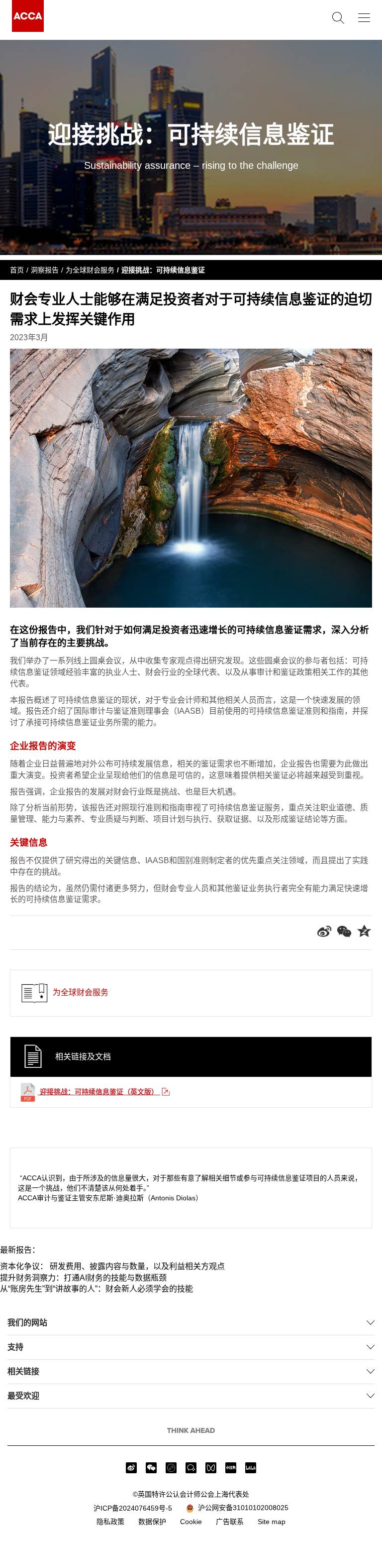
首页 (17, 270)
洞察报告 (45, 270)
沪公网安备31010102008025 (241, 1508)
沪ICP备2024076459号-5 (133, 1508)
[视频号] (211, 1468)
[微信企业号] (191, 1468)
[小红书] (231, 1468)
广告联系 (230, 1522)
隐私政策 (110, 1522)
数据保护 (152, 1522)
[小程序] (171, 1468)
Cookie (191, 1522)
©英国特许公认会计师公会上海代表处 (191, 1494)
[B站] (251, 1468)
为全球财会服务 (90, 270)
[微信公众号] (151, 1468)
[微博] (131, 1468)
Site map (272, 1522)
